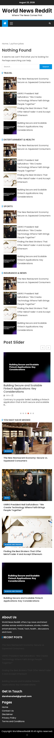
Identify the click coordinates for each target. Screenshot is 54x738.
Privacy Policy (9, 717)
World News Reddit (27, 10)
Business (8, 451)
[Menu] (11, 23)
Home (5, 707)
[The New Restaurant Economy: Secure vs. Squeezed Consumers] (27, 438)
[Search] (49, 23)
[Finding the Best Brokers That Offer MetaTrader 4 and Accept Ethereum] (27, 532)
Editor (8, 395)
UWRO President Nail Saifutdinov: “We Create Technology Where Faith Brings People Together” (24, 507)
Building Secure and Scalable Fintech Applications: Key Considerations (32, 126)
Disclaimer (7, 714)
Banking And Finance (13, 545)
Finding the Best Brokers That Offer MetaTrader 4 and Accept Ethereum (33, 112)
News (7, 498)
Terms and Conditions (13, 721)
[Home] (5, 23)
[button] (11, 23)
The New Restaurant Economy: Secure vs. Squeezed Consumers (26, 459)
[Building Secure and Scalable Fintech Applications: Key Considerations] (27, 578)
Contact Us (8, 710)
